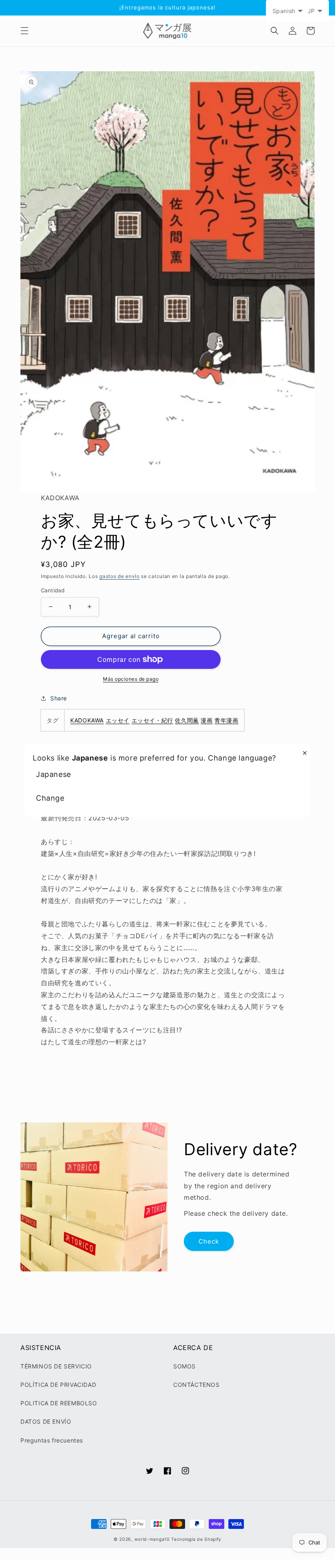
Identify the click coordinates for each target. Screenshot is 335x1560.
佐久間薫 (187, 720)
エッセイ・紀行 (152, 720)
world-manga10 (152, 1539)
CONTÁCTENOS (196, 1384)
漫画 (206, 720)
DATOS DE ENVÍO (45, 1421)
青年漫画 (226, 720)
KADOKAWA (87, 720)
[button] (25, 31)
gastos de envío (119, 576)
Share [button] (58, 698)
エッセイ (118, 720)
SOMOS (184, 1366)
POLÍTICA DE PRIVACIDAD (58, 1384)
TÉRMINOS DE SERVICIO (56, 1366)
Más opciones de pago (131, 679)
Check (209, 1241)
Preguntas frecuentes (51, 1440)
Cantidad (53, 590)
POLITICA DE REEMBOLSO (58, 1403)
